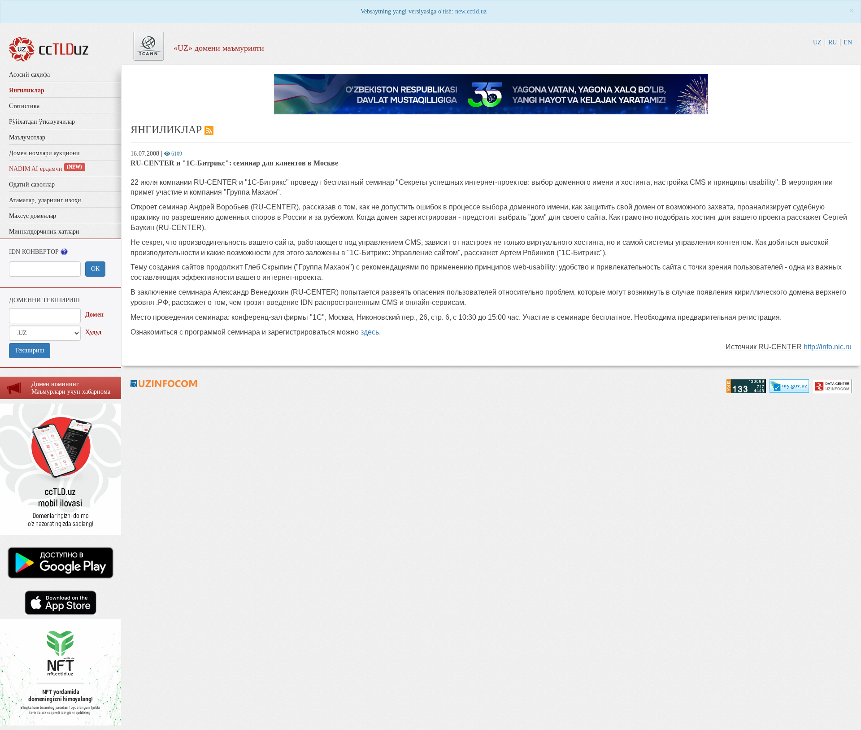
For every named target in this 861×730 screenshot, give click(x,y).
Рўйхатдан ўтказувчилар (42, 121)
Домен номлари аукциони (44, 153)
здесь (370, 332)
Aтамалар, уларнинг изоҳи (45, 200)
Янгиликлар (26, 90)
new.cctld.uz (471, 11)
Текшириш (29, 350)
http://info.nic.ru (828, 347)
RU (832, 42)
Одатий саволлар (32, 184)
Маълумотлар (27, 137)
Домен (94, 314)
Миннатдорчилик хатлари (44, 231)
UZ (817, 42)
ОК (95, 268)
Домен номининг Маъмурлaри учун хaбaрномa (70, 388)
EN (848, 42)
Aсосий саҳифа (29, 74)
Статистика (24, 106)
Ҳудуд (93, 332)
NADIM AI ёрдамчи (45, 168)
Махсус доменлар (32, 216)
